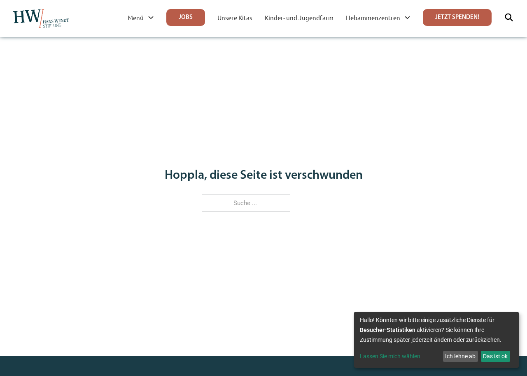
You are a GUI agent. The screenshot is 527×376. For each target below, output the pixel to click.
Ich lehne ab (460, 356)
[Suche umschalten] (509, 17)
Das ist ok (495, 356)
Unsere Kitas (234, 17)
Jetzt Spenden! (457, 17)
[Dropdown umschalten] (151, 17)
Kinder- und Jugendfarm (299, 17)
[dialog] (436, 340)
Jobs (186, 17)
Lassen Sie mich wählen (390, 356)
